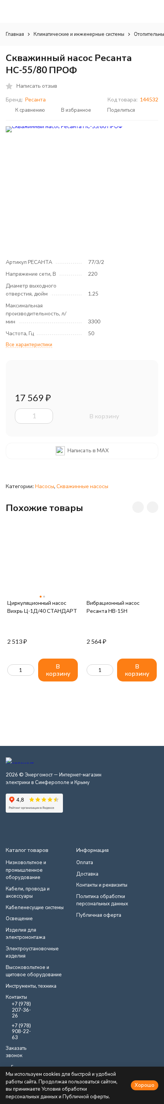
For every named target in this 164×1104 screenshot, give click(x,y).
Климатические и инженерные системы (79, 34)
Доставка (87, 874)
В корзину (104, 415)
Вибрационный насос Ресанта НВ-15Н (113, 606)
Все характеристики (29, 344)
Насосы (44, 486)
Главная (15, 34)
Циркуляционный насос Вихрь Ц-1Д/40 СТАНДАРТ (42, 606)
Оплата (84, 862)
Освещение (19, 918)
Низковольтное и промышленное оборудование (26, 869)
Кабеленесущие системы (35, 907)
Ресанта (35, 99)
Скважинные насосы (82, 486)
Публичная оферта (98, 915)
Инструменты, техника (31, 986)
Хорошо (144, 1085)
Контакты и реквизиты (101, 885)
